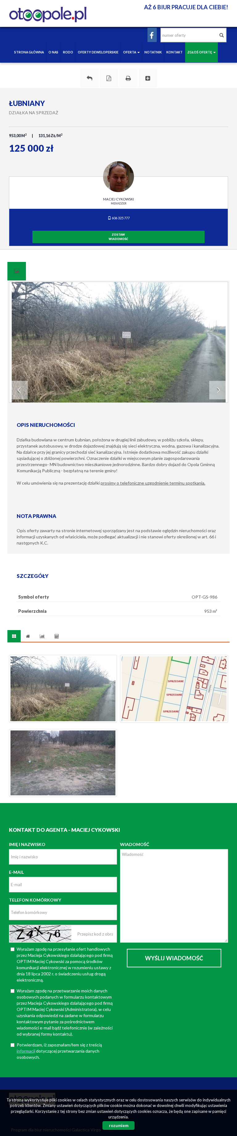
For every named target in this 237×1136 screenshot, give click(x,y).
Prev (18, 390)
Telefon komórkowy (35, 899)
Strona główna (29, 52)
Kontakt (174, 52)
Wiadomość (134, 844)
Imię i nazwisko (27, 844)
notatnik (153, 52)
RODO (68, 52)
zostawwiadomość (118, 237)
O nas (53, 52)
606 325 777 (120, 218)
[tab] (16, 271)
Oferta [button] (130, 52)
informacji (26, 1051)
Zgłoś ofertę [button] (200, 52)
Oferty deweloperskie (98, 52)
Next (218, 390)
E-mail (16, 872)
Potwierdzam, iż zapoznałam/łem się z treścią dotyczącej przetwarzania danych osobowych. (59, 1051)
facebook (152, 35)
